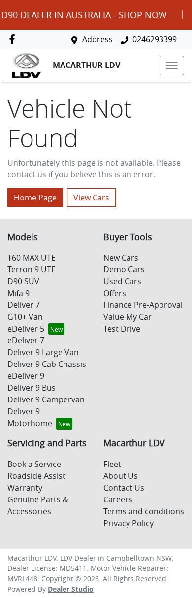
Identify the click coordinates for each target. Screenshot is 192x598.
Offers (114, 293)
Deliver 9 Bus (31, 387)
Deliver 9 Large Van (43, 352)
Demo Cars (124, 269)
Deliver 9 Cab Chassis (46, 364)
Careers (117, 499)
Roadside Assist (36, 475)
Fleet (112, 464)
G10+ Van (25, 316)
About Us (120, 475)
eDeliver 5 (25, 328)
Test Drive (121, 328)
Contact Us (123, 487)
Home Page (35, 197)
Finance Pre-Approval (143, 304)
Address (97, 39)
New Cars (120, 257)
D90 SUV (23, 281)
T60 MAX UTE (31, 257)
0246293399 (154, 39)
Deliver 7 (23, 304)
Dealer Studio (71, 589)
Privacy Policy (128, 523)
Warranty (24, 487)
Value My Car (127, 316)
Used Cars (122, 281)
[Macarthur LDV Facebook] (14, 39)
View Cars (91, 197)
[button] (172, 65)
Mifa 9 (18, 293)
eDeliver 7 (25, 340)
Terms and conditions (143, 511)
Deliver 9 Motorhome (29, 417)
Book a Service (34, 464)
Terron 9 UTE (31, 269)
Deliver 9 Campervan (46, 399)
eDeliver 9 (25, 375)
